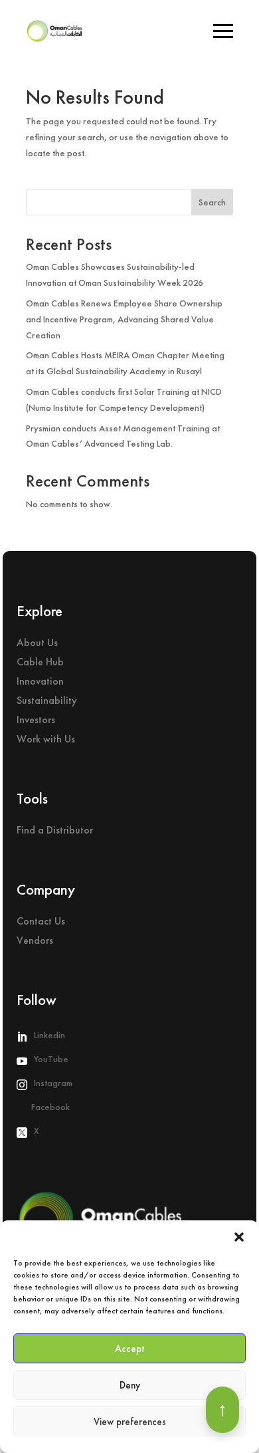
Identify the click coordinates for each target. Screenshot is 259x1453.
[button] (239, 1237)
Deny (130, 1385)
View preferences (130, 1421)
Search (212, 202)
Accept (130, 1348)
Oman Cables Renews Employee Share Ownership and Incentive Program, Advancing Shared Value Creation (124, 319)
